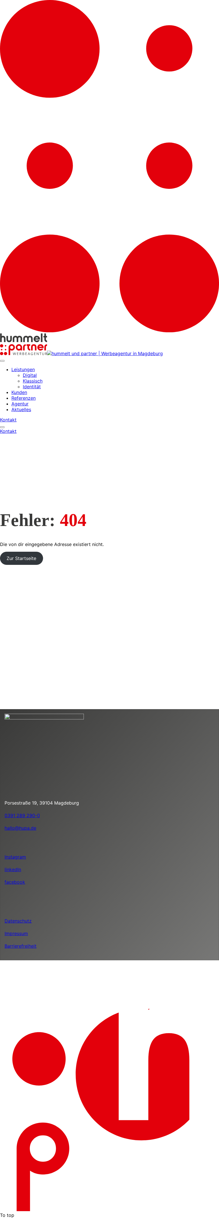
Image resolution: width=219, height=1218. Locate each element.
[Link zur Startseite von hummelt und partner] (91, 353)
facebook (15, 882)
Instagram (15, 857)
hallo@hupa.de (20, 828)
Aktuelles (21, 409)
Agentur (20, 404)
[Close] (2, 361)
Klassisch (32, 381)
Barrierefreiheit (20, 946)
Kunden (19, 392)
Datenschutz (18, 921)
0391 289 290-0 (22, 815)
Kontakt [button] (8, 420)
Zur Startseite (21, 558)
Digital (30, 375)
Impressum (16, 933)
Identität (32, 386)
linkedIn (13, 869)
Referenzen (23, 398)
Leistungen (23, 369)
